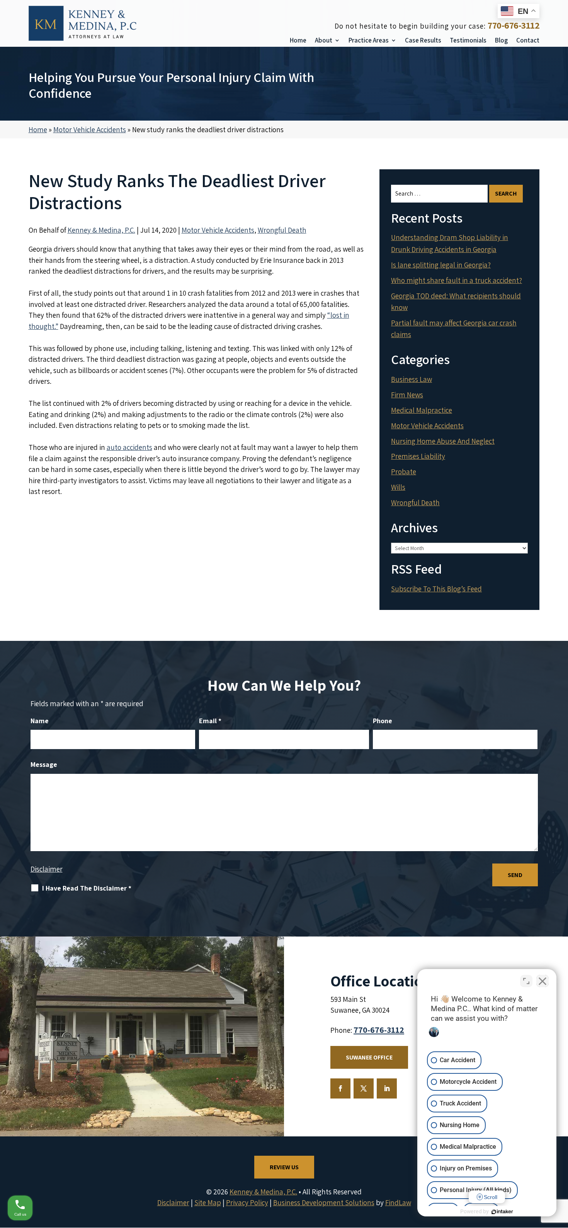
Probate (403, 471)
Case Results (423, 40)
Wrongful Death (282, 230)
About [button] (323, 40)
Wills (398, 487)
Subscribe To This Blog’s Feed (436, 588)
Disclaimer (47, 869)
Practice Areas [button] (369, 40)
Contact (527, 40)
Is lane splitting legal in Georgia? (441, 264)
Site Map (207, 1202)
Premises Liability (418, 456)
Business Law (411, 379)
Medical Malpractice (421, 410)
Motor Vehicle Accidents (218, 230)
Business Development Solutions (323, 1202)
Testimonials (468, 40)
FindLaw (398, 1202)
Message (44, 764)
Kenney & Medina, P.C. (101, 230)
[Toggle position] (526, 981)
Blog (501, 40)
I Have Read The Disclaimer (86, 888)
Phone (382, 720)
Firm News (407, 394)
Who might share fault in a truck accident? (456, 280)
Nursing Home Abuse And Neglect (443, 441)
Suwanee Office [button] (369, 1057)
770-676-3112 (513, 25)
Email (210, 720)
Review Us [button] (284, 1167)
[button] (560, 1172)
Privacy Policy (247, 1202)
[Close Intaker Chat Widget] (542, 981)
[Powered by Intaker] (502, 1211)
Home (298, 40)
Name (40, 720)
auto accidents (129, 447)
